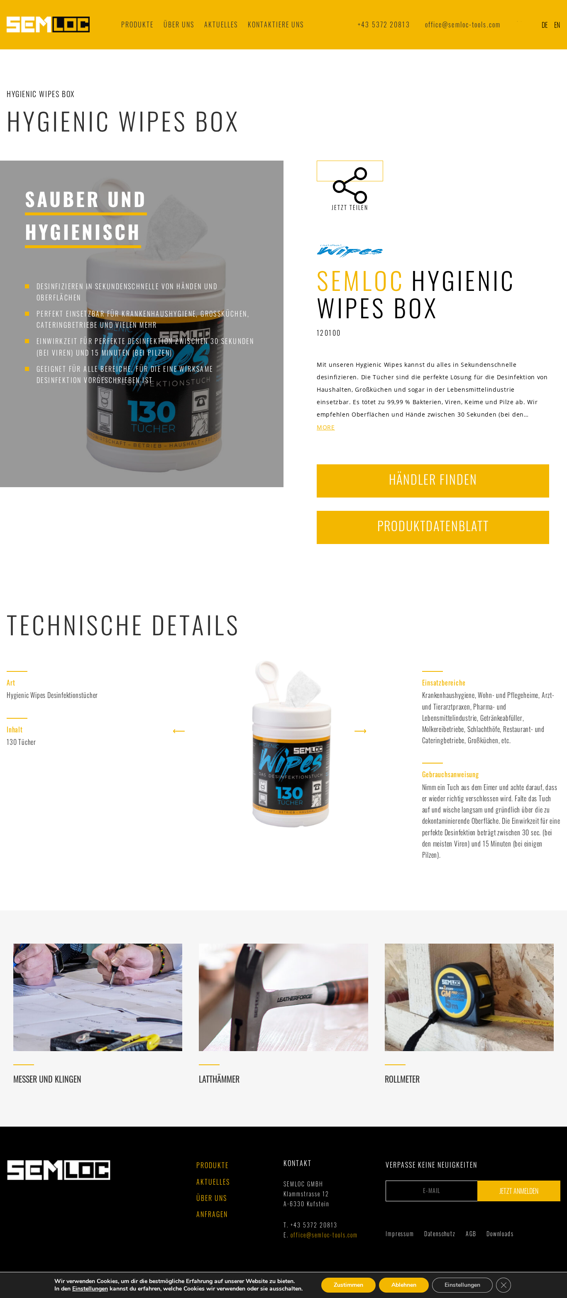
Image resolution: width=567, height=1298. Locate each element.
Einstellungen (90, 1289)
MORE (326, 427)
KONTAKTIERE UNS (276, 24)
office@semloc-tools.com (463, 25)
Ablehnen (403, 1285)
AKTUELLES (221, 24)
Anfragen (212, 1214)
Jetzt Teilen (350, 171)
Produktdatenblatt (433, 525)
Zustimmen (348, 1285)
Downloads (499, 1233)
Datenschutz (440, 1233)
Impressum (400, 1233)
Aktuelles (213, 1182)
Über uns (179, 24)
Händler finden (433, 479)
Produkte (137, 24)
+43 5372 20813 (384, 25)
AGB (471, 1233)
